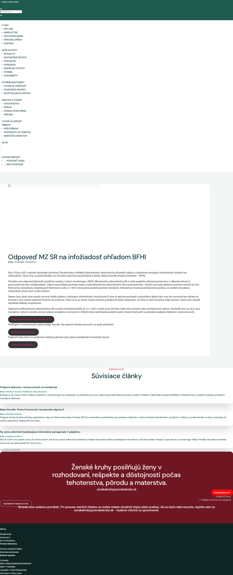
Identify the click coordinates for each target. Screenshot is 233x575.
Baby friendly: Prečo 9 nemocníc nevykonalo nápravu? (32, 409)
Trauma (8, 114)
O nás (5, 25)
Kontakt (9, 43)
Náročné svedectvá (15, 135)
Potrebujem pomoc (13, 82)
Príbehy (6, 124)
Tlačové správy (40, 391)
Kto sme (8, 28)
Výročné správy (13, 39)
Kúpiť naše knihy (10, 1)
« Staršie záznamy (10, 450)
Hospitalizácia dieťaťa (17, 93)
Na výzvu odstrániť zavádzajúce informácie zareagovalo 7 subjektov (40, 432)
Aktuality (9, 53)
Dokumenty (11, 75)
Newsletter (10, 32)
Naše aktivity (9, 50)
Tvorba (8, 71)
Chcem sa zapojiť (12, 121)
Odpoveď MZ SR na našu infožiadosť (31, 319)
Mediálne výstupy (14, 68)
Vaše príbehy (11, 128)
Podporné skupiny (15, 89)
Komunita (10, 64)
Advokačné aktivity (15, 57)
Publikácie (27, 391)
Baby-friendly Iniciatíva (22, 262)
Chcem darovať (11, 157)
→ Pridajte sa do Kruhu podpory (214, 499)
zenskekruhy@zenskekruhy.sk (93, 510)
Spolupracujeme (13, 36)
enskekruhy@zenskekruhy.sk (117, 489)
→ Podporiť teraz (14, 160)
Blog (5, 142)
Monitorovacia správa (23, 332)
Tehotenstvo (11, 103)
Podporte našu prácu (23, 344)
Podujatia (10, 61)
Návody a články (12, 99)
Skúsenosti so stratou (17, 132)
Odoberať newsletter (15, 504)
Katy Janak (17, 573)
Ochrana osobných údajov (11, 549)
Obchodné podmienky (9, 552)
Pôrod (8, 107)
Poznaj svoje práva (15, 110)
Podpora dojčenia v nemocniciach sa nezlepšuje (28, 387)
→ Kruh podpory (13, 164)
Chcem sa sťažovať (15, 85)
